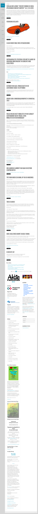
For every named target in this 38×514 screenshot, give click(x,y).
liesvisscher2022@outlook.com (11, 158)
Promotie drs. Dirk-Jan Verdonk (13, 358)
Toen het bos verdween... (12, 336)
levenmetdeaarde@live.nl (17, 80)
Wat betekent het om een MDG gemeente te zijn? (15, 73)
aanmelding (9, 486)
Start (11, 271)
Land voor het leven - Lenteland (12, 268)
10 (27, 271)
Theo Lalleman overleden (12, 355)
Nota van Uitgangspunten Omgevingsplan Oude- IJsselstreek (17, 76)
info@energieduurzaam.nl (10, 162)
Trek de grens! (11, 202)
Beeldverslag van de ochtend (12, 343)
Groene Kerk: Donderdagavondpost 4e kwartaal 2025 (21, 100)
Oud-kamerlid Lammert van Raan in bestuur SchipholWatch (19, 169)
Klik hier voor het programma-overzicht (13, 444)
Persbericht (9, 399)
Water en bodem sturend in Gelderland (13, 77)
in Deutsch (27, 308)
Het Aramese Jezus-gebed (12, 320)
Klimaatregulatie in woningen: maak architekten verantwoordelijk (13, 340)
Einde (30, 271)
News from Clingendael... (11, 314)
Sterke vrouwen (10, 266)
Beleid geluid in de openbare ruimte (13, 75)
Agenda (13, 463)
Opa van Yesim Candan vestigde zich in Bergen (13, 351)
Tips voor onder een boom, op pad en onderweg (20, 177)
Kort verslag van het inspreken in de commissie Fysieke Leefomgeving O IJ (19, 78)
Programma (9, 449)
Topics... (8, 297)
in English (30, 308)
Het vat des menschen (11, 330)
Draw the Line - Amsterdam (11, 228)
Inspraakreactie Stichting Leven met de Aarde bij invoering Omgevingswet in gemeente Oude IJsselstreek (21, 61)
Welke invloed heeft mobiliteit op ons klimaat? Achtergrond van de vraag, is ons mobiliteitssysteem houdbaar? (20, 116)
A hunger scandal (11, 322)
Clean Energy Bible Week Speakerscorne (18, 43)
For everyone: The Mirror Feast (13, 359)
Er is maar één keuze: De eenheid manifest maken (13, 334)
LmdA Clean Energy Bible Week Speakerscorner (14, 54)
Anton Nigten (10, 344)
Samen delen (10, 361)
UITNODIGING (9, 504)
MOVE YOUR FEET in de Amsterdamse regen (12, 353)
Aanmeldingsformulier (10, 499)
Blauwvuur (9, 327)
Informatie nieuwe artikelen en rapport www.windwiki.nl (16, 265)
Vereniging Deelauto (12, 22)
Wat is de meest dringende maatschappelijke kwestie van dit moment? (13, 348)
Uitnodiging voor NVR (10, 501)
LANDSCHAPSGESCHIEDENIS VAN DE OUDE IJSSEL (16, 269)
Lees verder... (9, 93)
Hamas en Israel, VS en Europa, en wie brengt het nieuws (16, 264)
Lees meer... (8, 16)
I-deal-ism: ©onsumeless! (12, 341)
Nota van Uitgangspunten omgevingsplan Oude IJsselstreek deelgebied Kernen (19, 74)
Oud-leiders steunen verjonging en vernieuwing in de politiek (13, 325)
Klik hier (8, 496)
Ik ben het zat (10, 252)
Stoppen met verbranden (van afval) (13, 323)
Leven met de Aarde (25, 311)
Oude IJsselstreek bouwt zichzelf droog (18, 234)
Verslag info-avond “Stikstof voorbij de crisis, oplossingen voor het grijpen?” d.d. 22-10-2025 (20, 7)
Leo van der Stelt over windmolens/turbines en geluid (15, 267)
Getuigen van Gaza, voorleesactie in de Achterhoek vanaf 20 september (18, 87)
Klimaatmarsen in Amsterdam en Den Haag (13, 332)
